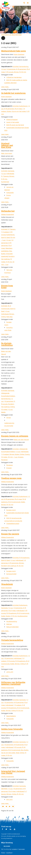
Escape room (11, 510)
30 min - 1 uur (12, 457)
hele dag (9, 317)
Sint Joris (9, 799)
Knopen (20, 457)
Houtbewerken (22, 616)
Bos (10, 251)
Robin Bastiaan (19, 54)
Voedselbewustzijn (12, 524)
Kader (23, 502)
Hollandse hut (8, 211)
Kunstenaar (5, 182)
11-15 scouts (9, 72)
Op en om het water (19, 111)
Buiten (9, 111)
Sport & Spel (5, 237)
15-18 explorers (24, 558)
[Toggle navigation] (28, 3)
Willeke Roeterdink (7, 214)
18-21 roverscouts (14, 502)
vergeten (14, 849)
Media (3, 412)
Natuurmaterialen (12, 627)
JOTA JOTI (9, 672)
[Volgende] (9, 806)
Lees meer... (5, 87)
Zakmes (9, 624)
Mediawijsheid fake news (13, 51)
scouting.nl (9, 852)
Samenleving (23, 67)
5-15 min (4, 179)
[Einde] (13, 806)
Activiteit (16, 67)
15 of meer (18, 109)
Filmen (8, 418)
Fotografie (10, 193)
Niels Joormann (6, 153)
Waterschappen (12, 120)
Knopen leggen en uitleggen (14, 436)
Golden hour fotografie (12, 729)
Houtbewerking (11, 621)
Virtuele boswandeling (12, 640)
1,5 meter (4, 409)
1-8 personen (10, 69)
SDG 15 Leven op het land (15, 125)
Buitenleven (23, 106)
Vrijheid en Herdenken (14, 77)
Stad (17, 753)
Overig (27, 454)
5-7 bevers (5, 176)
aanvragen (22, 849)
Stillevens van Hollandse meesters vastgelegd (13, 683)
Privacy (3, 852)
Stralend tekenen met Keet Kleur (7, 145)
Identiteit (4, 789)
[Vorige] (6, 806)
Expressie (11, 171)
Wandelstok (7, 584)
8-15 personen (21, 69)
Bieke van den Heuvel (21, 440)
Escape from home (7, 286)
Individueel (10, 174)
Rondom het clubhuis (8, 566)
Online (3, 317)
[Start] (3, 806)
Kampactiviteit (11, 574)
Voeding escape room (11, 478)
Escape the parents (10, 534)
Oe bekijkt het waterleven (13, 93)
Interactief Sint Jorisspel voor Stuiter (13, 772)
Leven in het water (12, 122)
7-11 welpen (5, 232)
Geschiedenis (11, 716)
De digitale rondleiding (7, 344)
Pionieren (4, 460)
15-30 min (22, 72)
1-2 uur (3, 69)
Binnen (16, 72)
